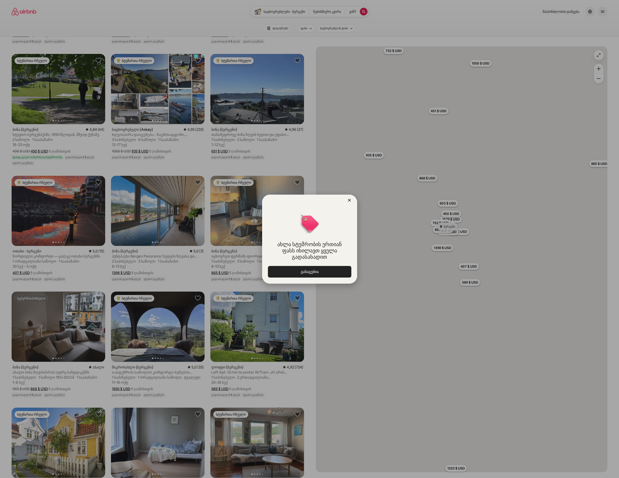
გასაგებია (309, 271)
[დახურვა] (349, 200)
